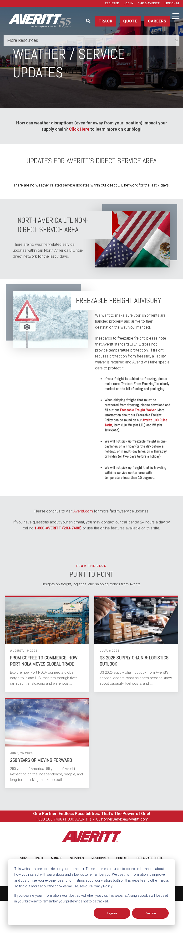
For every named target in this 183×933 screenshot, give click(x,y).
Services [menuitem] (77, 858)
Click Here (79, 129)
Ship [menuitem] (23, 858)
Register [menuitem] (112, 3)
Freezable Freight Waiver (138, 409)
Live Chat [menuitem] (171, 3)
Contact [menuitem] (122, 858)
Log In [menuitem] (128, 3)
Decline (150, 913)
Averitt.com (83, 511)
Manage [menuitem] (56, 858)
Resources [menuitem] (100, 858)
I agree (112, 913)
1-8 (38, 819)
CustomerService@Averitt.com (122, 819)
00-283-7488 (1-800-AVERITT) (66, 819)
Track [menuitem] (38, 858)
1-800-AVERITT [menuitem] (149, 3)
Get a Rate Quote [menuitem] (150, 858)
